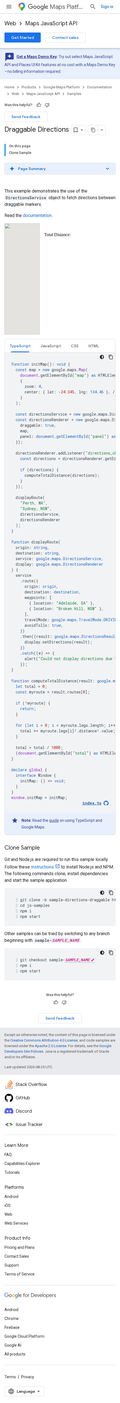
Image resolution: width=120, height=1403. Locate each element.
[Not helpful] (47, 105)
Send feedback (25, 116)
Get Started (22, 37)
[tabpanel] (60, 594)
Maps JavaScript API (51, 23)
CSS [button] (74, 345)
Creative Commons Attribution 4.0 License (44, 1040)
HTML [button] (93, 345)
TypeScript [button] (20, 345)
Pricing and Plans (19, 1247)
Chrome (11, 1318)
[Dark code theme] (101, 357)
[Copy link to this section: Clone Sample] (45, 848)
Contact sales (65, 37)
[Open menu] (9, 6)
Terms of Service (19, 1274)
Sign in (107, 6)
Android (11, 1196)
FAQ (8, 1154)
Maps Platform (67, 7)
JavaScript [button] (50, 345)
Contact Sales (16, 1256)
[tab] (20, 345)
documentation (37, 215)
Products (28, 87)
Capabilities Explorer (22, 1163)
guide (54, 820)
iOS (7, 1205)
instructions (42, 867)
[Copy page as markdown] (93, 130)
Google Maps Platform (61, 87)
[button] (60, 168)
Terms (10, 1377)
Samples (74, 94)
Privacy (27, 1377)
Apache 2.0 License (50, 1046)
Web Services (16, 1223)
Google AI (12, 1345)
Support (11, 1265)
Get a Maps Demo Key (36, 56)
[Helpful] (39, 105)
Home (9, 87)
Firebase (12, 1327)
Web (10, 23)
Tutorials (12, 1172)
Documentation (99, 87)
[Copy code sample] (110, 357)
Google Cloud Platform (24, 1336)
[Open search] (93, 6)
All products (14, 1354)
